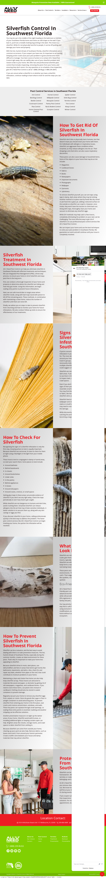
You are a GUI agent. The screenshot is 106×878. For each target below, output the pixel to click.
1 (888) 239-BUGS (95, 7)
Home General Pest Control (36, 110)
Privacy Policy (61, 874)
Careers (29, 841)
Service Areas (82, 10)
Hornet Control (53, 95)
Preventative (54, 841)
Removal (65, 839)
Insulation (65, 10)
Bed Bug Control (36, 98)
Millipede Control (53, 98)
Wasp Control (70, 107)
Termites (57, 10)
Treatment (53, 839)
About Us (40, 10)
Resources (73, 10)
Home (40, 839)
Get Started (94, 10)
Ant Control (36, 95)
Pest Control (49, 10)
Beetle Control (36, 101)
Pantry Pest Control (53, 104)
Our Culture (31, 839)
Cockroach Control (36, 104)
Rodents (65, 837)
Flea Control (36, 107)
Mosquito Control (53, 101)
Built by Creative (94, 874)
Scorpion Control (53, 109)
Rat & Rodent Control (53, 107)
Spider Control (70, 95)
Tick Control (70, 104)
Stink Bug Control (70, 98)
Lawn (40, 841)
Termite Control (70, 101)
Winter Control (70, 109)
